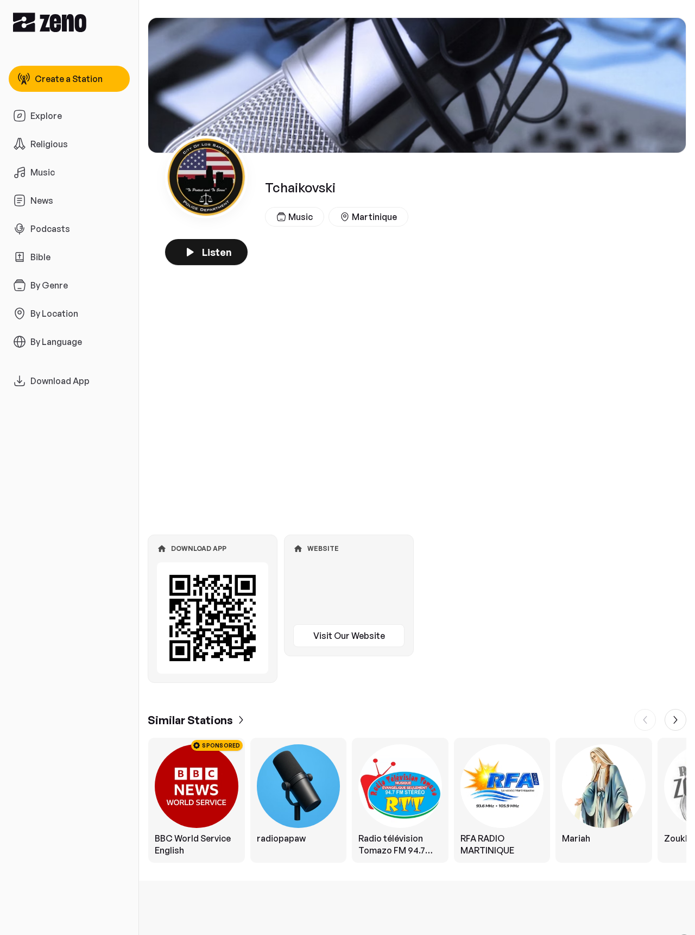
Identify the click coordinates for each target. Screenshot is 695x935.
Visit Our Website (349, 635)
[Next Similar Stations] (675, 720)
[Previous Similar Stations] (645, 720)
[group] (417, 800)
